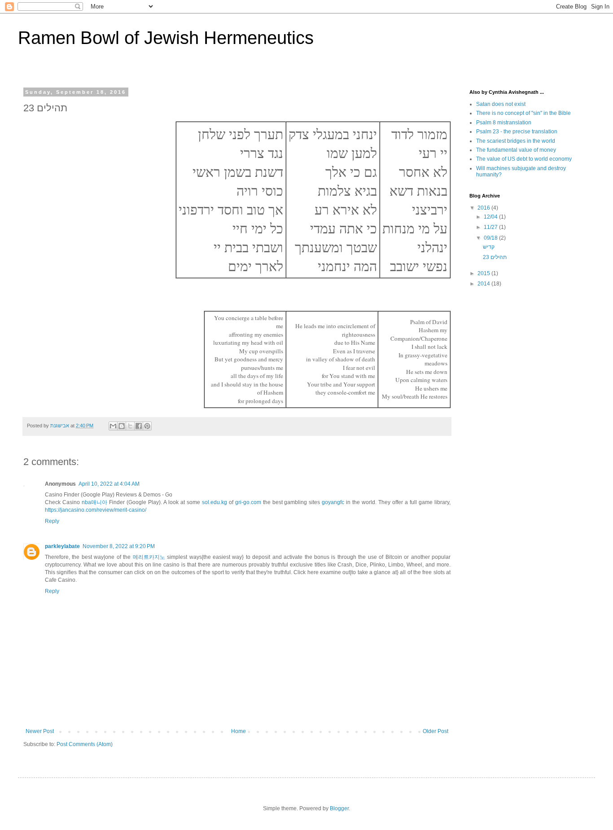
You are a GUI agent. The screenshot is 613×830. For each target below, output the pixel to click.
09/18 (491, 238)
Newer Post (40, 731)
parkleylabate (62, 546)
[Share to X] (130, 426)
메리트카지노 (149, 557)
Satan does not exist (500, 104)
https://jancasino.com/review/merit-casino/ (95, 510)
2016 (484, 208)
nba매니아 (94, 502)
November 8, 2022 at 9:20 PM (119, 546)
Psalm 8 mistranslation (503, 122)
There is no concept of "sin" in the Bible (523, 113)
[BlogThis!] (121, 426)
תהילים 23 (495, 257)
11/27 (491, 227)
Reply (52, 521)
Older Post (435, 731)
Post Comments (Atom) (85, 744)
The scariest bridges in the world (515, 141)
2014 (484, 284)
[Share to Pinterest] (147, 426)
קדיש (489, 247)
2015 (484, 273)
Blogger (339, 808)
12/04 (491, 217)
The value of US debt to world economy (524, 159)
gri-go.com (248, 502)
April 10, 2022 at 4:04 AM (109, 484)
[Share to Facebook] (138, 426)
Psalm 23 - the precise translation (516, 131)
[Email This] (113, 426)
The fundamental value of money (516, 150)
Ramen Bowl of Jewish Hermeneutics (166, 38)
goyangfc (333, 502)
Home (238, 731)
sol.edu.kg (214, 502)
